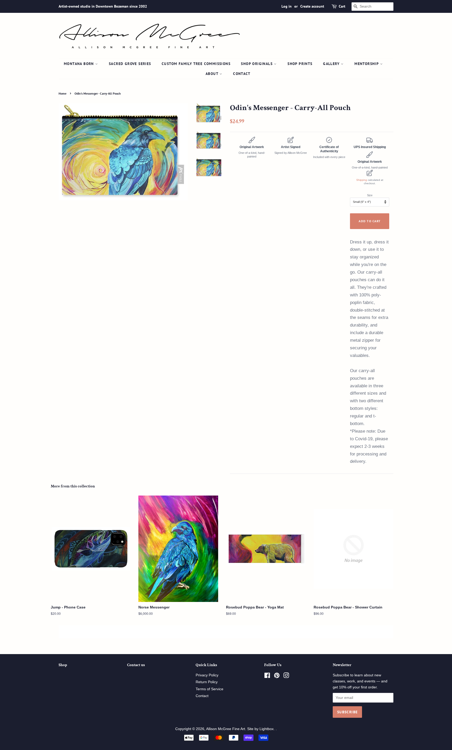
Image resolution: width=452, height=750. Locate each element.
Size (369, 195)
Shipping (361, 179)
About (212, 73)
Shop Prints (299, 63)
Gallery (332, 63)
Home (62, 93)
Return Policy (207, 682)
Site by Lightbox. (261, 729)
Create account (312, 6)
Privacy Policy (207, 675)
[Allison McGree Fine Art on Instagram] (286, 676)
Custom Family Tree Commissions (196, 63)
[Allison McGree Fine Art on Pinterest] (277, 676)
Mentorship (367, 63)
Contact (241, 73)
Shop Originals (257, 63)
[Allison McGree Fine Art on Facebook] (267, 676)
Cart (342, 6)
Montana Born (79, 63)
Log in (286, 6)
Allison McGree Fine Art (225, 729)
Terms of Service (209, 689)
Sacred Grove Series (130, 63)
